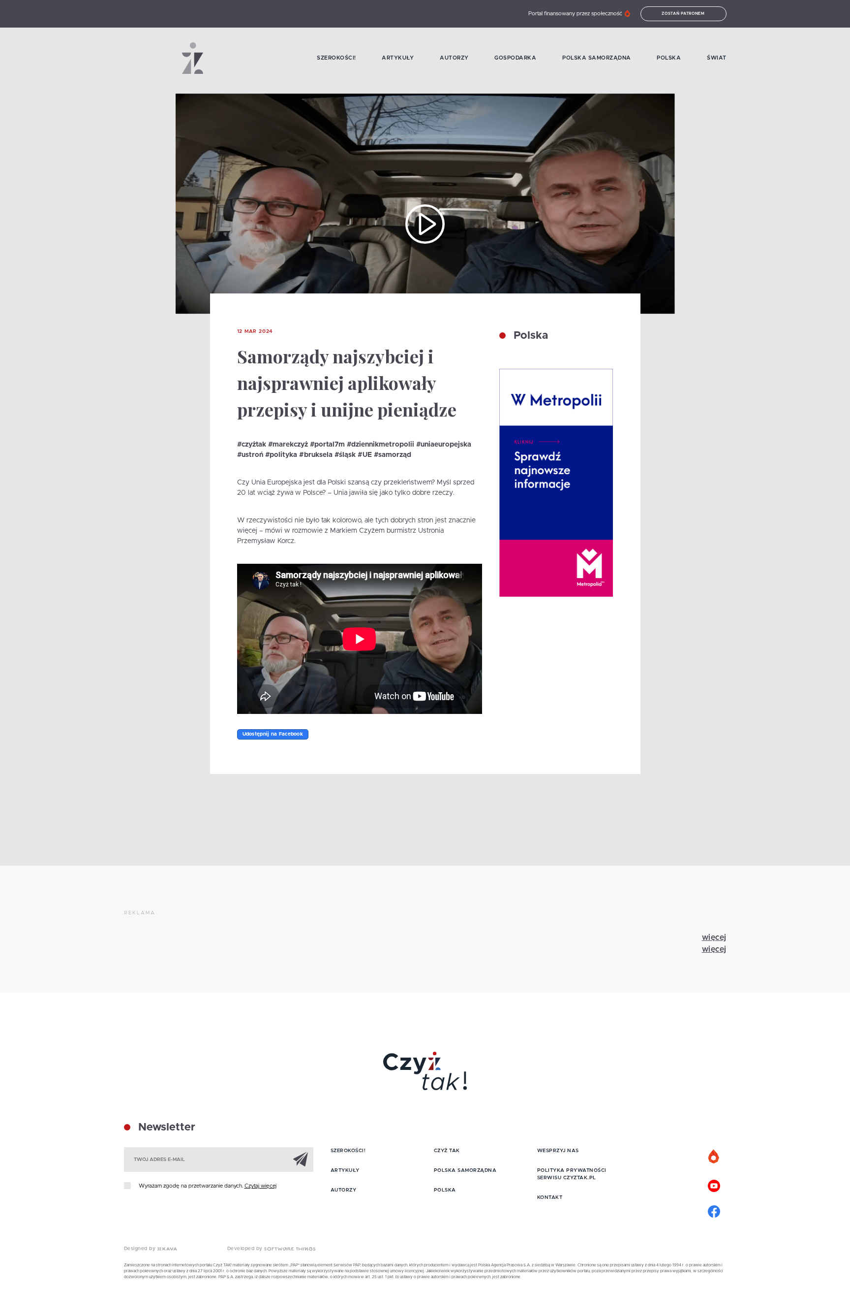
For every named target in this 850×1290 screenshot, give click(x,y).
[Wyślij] (300, 1159)
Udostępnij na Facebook (273, 734)
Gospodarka (515, 58)
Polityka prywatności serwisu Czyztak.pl (572, 1174)
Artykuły (398, 58)
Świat (717, 58)
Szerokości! (336, 58)
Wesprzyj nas (558, 1150)
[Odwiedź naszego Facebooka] (714, 1210)
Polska (669, 58)
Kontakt (550, 1197)
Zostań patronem (683, 14)
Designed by (140, 1248)
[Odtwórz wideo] (425, 224)
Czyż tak (447, 1150)
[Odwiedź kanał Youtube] (714, 1185)
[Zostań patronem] (714, 1157)
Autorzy (454, 58)
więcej (714, 937)
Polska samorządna (596, 58)
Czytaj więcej (260, 1186)
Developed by (246, 1248)
